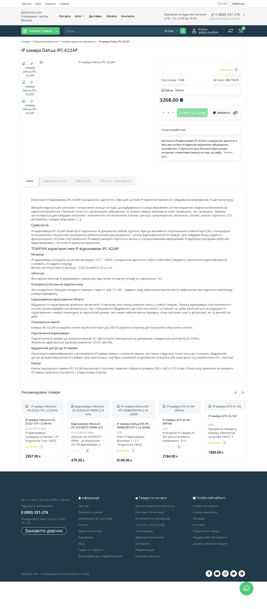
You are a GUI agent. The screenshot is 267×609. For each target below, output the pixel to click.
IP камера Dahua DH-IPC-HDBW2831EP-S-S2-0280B (133, 425)
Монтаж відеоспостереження (155, 506)
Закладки (199, 518)
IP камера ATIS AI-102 (222, 416)
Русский (222, 3)
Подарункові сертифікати (210, 537)
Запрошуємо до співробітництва (100, 556)
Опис (29, 181)
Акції (38, 3)
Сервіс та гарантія (90, 550)
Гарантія (50, 3)
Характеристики (55, 181)
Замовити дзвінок (44, 530)
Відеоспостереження (149, 537)
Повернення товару (206, 531)
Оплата (111, 16)
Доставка (95, 16)
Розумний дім (144, 550)
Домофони (142, 543)
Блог (78, 16)
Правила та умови (90, 512)
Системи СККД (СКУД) (150, 525)
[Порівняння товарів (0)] (231, 31)
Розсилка (199, 525)
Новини (64, 3)
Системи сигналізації (149, 512)
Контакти (127, 16)
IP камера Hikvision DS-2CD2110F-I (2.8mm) (40, 421)
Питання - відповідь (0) (115, 181)
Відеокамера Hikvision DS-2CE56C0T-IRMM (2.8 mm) (87, 427)
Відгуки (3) (83, 181)
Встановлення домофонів (152, 518)
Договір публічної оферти (210, 543)
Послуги (65, 16)
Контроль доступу (147, 556)
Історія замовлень (205, 512)
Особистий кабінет (205, 506)
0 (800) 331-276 (227, 14)
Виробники (85, 537)
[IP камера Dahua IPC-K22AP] (95, 62)
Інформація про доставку (95, 518)
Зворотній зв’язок (90, 531)
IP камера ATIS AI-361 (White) (177, 421)
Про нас (26, 3)
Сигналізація (144, 531)
